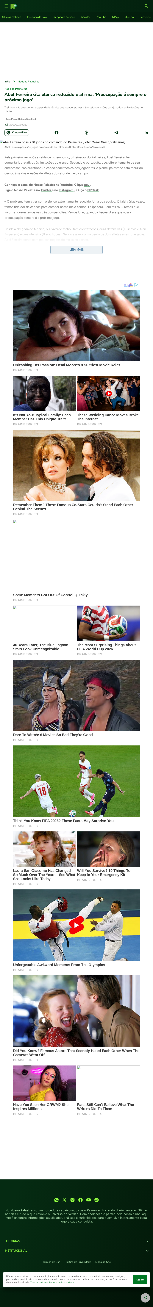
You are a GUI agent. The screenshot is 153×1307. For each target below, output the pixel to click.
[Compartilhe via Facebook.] (56, 132)
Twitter (46, 190)
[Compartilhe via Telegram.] (116, 132)
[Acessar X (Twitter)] (64, 1199)
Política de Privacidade (78, 1262)
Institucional (15, 1251)
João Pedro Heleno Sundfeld (21, 118)
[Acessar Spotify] (96, 1199)
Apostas (85, 17)
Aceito (140, 1279)
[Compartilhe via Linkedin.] (146, 132)
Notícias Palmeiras (28, 81)
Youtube (101, 17)
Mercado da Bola (37, 17)
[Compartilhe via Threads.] (86, 132)
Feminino (145, 17)
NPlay (115, 17)
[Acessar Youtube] (88, 1199)
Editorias (12, 1241)
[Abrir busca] (146, 6)
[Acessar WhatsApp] (56, 1199)
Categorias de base (64, 17)
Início (7, 81)
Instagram (66, 190)
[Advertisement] (76, 50)
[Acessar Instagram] (72, 1199)
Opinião (129, 17)
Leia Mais (76, 249)
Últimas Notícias (11, 17)
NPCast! (93, 190)
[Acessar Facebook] (80, 1199)
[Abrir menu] (6, 5)
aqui (87, 185)
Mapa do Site (103, 1262)
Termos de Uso (51, 1262)
